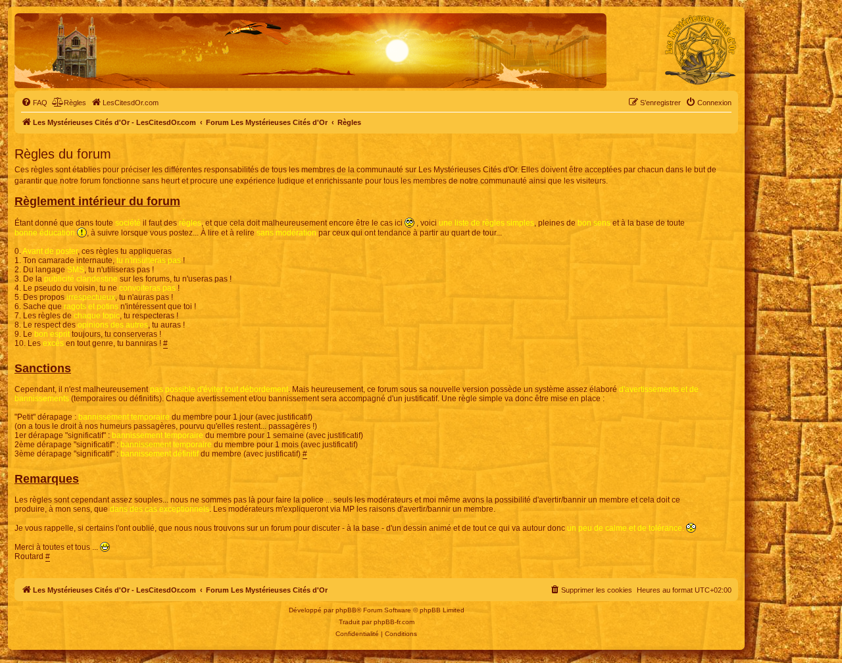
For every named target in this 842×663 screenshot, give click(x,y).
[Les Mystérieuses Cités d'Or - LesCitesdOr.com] (700, 50)
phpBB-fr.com (394, 622)
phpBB (346, 610)
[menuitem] (34, 102)
